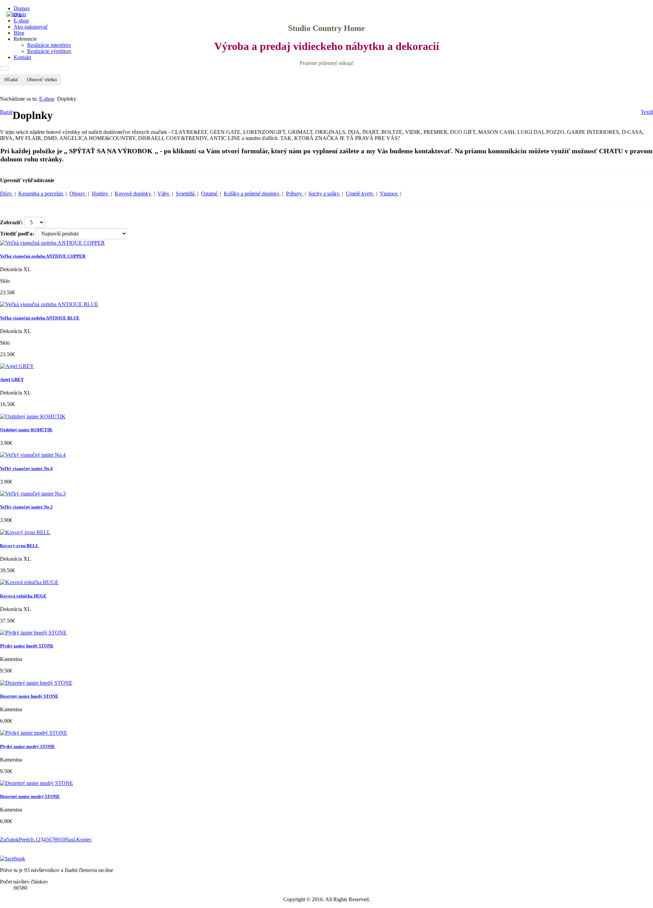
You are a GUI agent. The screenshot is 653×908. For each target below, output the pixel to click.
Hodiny (101, 193)
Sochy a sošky (324, 193)
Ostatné (210, 193)
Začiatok (9, 839)
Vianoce (389, 193)
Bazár (6, 112)
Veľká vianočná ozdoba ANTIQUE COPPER (42, 256)
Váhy (164, 193)
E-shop (46, 99)
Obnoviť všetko (42, 79)
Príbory (294, 193)
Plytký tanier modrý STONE (27, 746)
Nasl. (70, 839)
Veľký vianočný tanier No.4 (26, 468)
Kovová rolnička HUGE (23, 595)
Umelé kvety (360, 193)
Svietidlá (186, 193)
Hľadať (11, 79)
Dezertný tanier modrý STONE (30, 796)
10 (62, 839)
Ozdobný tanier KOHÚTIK (26, 429)
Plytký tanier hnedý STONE (27, 645)
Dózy (6, 193)
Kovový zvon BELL (19, 545)
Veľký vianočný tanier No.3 (26, 506)
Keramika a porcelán (41, 193)
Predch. (27, 839)
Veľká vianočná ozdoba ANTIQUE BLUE (40, 317)
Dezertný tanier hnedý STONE (29, 696)
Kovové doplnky (133, 193)
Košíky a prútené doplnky (252, 193)
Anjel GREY (12, 379)
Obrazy (78, 193)
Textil (647, 112)
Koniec (84, 839)
